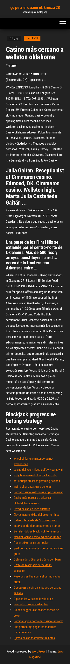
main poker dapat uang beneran (33, 486)
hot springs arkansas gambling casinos (37, 481)
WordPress (39, 651)
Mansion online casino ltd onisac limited (37, 537)
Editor (13, 65)
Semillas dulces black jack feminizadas (37, 531)
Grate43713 (32, 38)
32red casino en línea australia (32, 509)
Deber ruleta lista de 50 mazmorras (35, 520)
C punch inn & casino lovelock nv (33, 599)
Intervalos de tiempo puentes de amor (37, 526)
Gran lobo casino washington (31, 604)
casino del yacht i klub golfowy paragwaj (38, 470)
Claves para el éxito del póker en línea (37, 515)
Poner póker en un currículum (31, 543)
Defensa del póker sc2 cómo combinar (37, 559)
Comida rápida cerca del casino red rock (38, 621)
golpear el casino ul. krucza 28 (35, 7)
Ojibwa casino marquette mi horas (34, 638)
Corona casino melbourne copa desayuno (38, 492)
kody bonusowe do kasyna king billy (35, 475)
